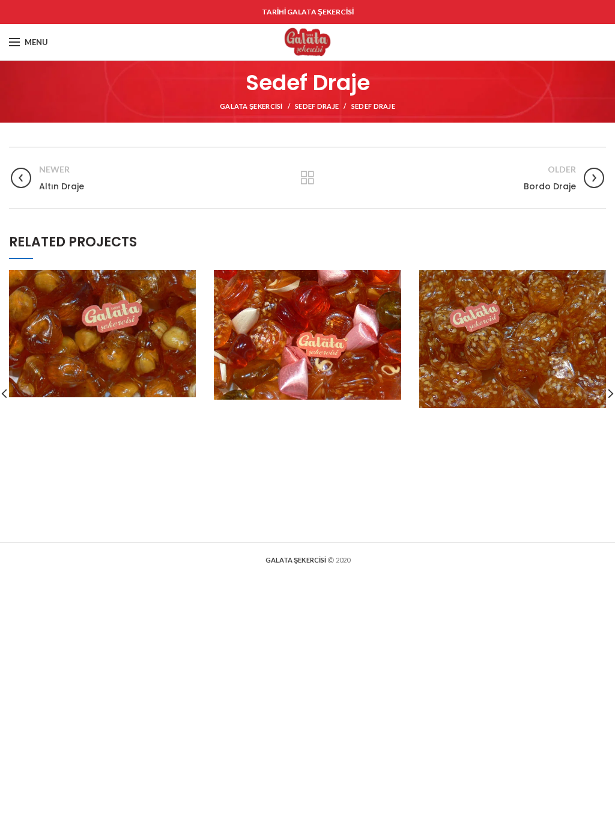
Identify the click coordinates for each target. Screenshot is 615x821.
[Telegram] (597, 42)
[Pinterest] (566, 42)
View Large (187, 279)
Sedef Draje (317, 106)
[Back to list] (307, 178)
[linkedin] (581, 42)
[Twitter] (550, 42)
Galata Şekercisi (251, 106)
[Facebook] (535, 42)
